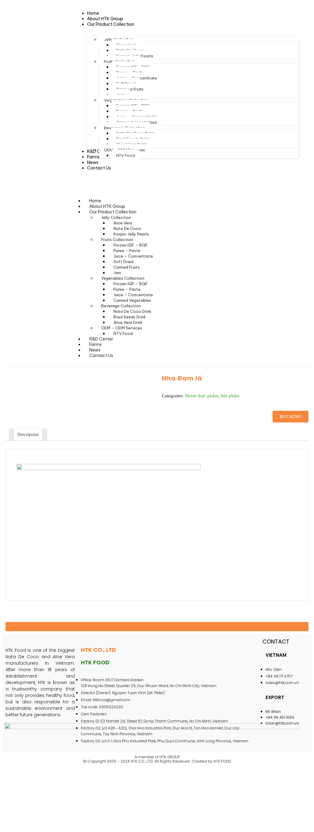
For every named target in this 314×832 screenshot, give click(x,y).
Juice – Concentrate (133, 256)
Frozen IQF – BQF (130, 245)
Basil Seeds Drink (129, 316)
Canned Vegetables (132, 300)
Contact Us (101, 355)
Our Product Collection (112, 212)
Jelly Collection (116, 217)
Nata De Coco (127, 228)
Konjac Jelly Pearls (131, 233)
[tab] (28, 435)
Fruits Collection (117, 239)
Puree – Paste (126, 250)
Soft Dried (123, 261)
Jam (117, 272)
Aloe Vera (122, 222)
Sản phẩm (229, 395)
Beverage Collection (121, 305)
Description (28, 434)
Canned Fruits (126, 267)
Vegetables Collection (122, 278)
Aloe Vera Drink (128, 322)
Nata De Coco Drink (132, 311)
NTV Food (123, 333)
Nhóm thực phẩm (201, 395)
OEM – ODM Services (121, 327)
